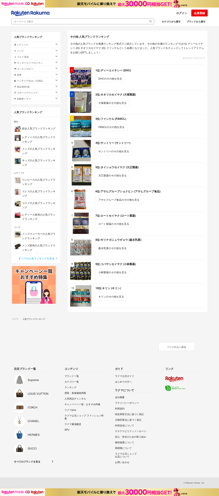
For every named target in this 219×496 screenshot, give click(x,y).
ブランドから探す (196, 21)
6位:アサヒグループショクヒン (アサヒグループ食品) (127, 191)
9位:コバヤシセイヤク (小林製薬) (115, 264)
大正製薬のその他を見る (112, 175)
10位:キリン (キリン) (108, 288)
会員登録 (199, 13)
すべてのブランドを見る (27, 461)
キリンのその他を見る (111, 296)
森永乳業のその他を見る (112, 248)
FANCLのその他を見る (111, 127)
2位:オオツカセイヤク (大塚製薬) (115, 94)
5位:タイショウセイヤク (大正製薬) (117, 167)
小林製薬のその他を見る (112, 272)
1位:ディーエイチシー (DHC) (113, 70)
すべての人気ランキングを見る (36, 258)
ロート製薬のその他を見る (113, 224)
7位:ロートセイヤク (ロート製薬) (115, 215)
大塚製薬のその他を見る (112, 103)
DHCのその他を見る (110, 78)
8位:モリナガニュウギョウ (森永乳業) (118, 240)
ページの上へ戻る (176, 347)
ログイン (181, 13)
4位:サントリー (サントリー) (112, 143)
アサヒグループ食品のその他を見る (118, 199)
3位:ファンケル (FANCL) (110, 119)
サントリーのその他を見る (113, 151)
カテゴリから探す (171, 21)
